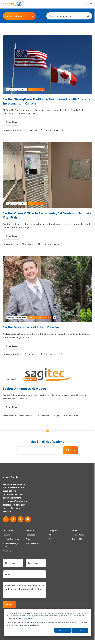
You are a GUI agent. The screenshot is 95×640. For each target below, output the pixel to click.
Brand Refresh (30, 378)
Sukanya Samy (12, 244)
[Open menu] (91, 4)
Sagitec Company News (16, 89)
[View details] (6, 519)
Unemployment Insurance (40, 317)
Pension (6, 534)
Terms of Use (78, 539)
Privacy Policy (28, 618)
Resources (30, 534)
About (51, 534)
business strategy (36, 89)
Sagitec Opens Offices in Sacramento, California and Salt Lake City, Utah (47, 215)
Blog (28, 539)
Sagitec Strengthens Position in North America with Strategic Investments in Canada (47, 101)
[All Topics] (54, 317)
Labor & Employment (12, 539)
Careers (52, 539)
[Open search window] (85, 4)
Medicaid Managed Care (11, 545)
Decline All (79, 630)
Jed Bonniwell (27, 415)
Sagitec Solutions (13, 130)
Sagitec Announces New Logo (24, 388)
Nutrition (7, 550)
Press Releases (32, 543)
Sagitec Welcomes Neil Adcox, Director (31, 327)
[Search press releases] (88, 16)
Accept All (62, 630)
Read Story (11, 122)
